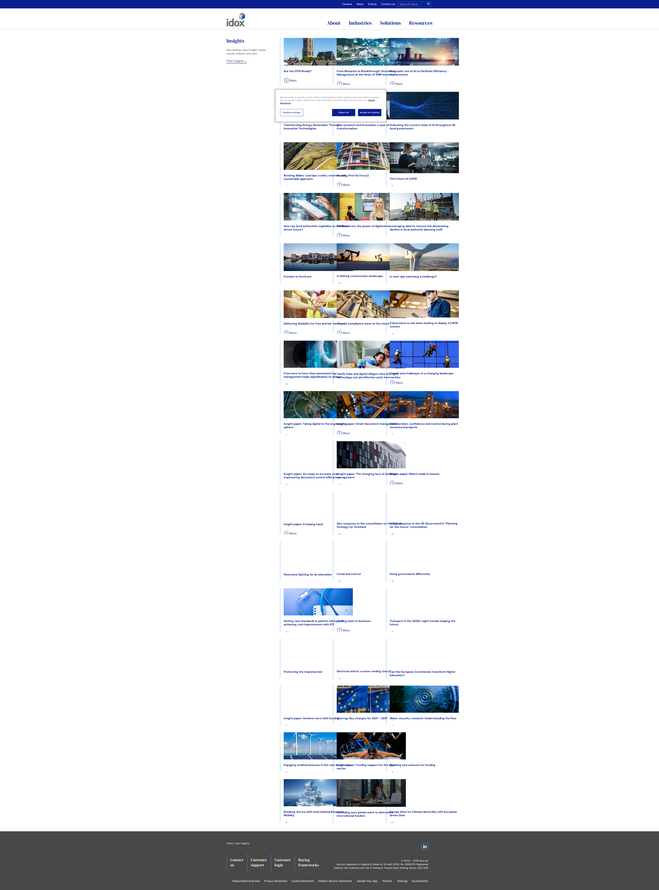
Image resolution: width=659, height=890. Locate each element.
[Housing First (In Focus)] (371, 156)
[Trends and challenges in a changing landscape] (424, 354)
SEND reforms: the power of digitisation (363, 226)
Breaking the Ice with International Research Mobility (314, 813)
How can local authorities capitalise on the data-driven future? (316, 227)
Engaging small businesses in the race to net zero (317, 765)
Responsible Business (246, 881)
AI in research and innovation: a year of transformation (363, 126)
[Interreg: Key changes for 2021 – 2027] (371, 699)
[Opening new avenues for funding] (424, 745)
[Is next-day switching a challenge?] (424, 257)
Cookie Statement (303, 881)
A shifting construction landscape (360, 276)
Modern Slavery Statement (335, 881)
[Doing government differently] (424, 554)
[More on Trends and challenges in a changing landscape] (395, 384)
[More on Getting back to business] (342, 631)
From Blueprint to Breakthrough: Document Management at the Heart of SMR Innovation (366, 72)
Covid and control (349, 574)
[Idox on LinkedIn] (424, 844)
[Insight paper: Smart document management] (371, 404)
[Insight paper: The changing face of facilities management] (371, 454)
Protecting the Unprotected (303, 672)
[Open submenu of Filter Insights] (245, 61)
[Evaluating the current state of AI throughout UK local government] (424, 105)
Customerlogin (283, 862)
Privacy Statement (275, 881)
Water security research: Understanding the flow (423, 718)
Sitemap (402, 881)
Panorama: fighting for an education (308, 574)
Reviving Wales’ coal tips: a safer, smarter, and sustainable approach (315, 177)
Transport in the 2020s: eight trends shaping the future (422, 622)
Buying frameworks (308, 862)
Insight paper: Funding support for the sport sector (366, 766)
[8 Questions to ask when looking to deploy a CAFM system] (424, 303)
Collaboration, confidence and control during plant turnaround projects (424, 425)
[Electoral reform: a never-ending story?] (371, 652)
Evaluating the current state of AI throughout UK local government (422, 126)
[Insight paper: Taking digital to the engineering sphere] (318, 404)
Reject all (344, 112)
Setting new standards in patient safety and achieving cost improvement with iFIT (313, 622)
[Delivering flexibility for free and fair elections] (318, 304)
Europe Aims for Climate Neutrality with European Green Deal (423, 813)
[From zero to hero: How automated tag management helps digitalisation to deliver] (318, 354)
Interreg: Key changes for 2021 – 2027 (362, 718)
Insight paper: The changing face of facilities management (367, 475)
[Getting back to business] (371, 601)
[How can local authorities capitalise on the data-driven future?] (318, 207)
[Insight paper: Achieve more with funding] (318, 699)
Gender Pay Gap (367, 881)
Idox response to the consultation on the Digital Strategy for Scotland (369, 525)
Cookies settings (291, 112)
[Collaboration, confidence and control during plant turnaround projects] (424, 404)
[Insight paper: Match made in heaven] (424, 454)
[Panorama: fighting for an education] (318, 555)
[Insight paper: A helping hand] (318, 505)
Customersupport (259, 862)
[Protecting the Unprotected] (318, 652)
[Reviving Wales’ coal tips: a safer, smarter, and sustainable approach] (318, 156)
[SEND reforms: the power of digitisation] (371, 207)
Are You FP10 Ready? (298, 71)
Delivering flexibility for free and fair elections (314, 323)
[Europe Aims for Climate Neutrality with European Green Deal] (424, 792)
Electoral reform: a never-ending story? (364, 671)
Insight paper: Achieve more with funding (311, 718)
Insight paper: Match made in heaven (415, 474)
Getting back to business (354, 621)
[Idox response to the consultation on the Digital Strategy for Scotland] (371, 505)
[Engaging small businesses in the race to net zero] (318, 745)
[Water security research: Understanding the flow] (424, 699)
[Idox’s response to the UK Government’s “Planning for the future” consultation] (424, 505)
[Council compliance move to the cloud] (371, 304)
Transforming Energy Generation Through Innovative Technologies (312, 126)
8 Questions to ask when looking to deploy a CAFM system (424, 324)
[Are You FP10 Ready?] (318, 52)
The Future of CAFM (403, 179)
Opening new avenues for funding (412, 765)
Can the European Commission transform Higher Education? (422, 673)
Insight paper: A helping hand (303, 524)
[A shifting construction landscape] (371, 256)
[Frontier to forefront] (318, 257)
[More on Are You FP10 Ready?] (289, 82)
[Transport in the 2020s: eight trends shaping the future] (424, 601)
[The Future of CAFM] (424, 157)
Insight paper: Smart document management (367, 424)
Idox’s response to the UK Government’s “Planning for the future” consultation (424, 525)
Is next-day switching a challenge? (413, 276)
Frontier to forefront (297, 276)
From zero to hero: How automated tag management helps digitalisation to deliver (312, 375)
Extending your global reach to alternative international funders (365, 814)
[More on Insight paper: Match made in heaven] (395, 484)
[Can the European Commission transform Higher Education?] (424, 652)
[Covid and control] (371, 554)
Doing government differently (410, 574)
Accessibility (420, 881)
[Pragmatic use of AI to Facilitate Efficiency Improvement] (424, 52)
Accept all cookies (369, 112)
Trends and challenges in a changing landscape (421, 373)
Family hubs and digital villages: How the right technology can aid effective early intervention (369, 375)
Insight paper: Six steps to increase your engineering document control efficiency (312, 475)
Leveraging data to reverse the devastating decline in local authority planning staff (419, 227)
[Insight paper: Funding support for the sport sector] (371, 745)
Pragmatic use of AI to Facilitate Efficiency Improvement (418, 72)
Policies (387, 881)
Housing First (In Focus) (353, 175)
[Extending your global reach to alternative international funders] (371, 793)
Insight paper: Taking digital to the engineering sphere (315, 425)
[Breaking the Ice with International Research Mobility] (318, 792)
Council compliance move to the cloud (363, 323)
